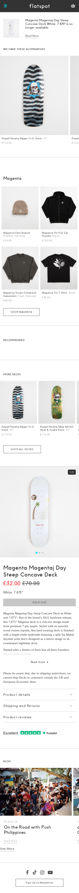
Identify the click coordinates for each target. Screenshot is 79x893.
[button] (36, 553)
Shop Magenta (21, 311)
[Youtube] (50, 872)
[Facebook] (27, 872)
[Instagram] (42, 872)
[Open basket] (73, 6)
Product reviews (17, 717)
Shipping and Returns (21, 706)
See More (7, 848)
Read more (38, 662)
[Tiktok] (34, 872)
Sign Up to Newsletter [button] (39, 882)
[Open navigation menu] (5, 6)
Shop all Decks (22, 449)
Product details (16, 695)
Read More (32, 35)
